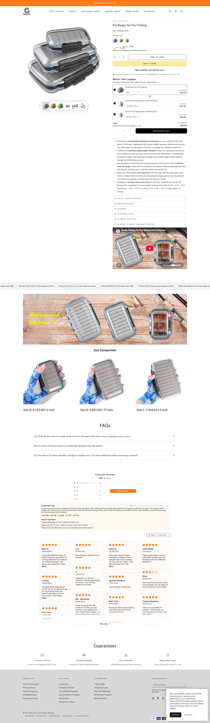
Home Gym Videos (67, 702)
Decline (188, 715)
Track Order (99, 684)
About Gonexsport (31, 684)
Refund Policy (100, 698)
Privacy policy (41, 716)
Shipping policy (67, 716)
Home (114, 21)
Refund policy (30, 716)
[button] (170, 11)
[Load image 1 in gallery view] (46, 106)
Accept (175, 715)
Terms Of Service (30, 691)
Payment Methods (102, 691)
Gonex (35, 713)
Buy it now (150, 64)
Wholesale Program (103, 695)
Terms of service (54, 716)
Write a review (123, 491)
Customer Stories (66, 688)
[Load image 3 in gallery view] (60, 106)
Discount (116, 50)
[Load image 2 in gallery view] (53, 106)
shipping (126, 50)
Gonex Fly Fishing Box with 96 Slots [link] (141, 111)
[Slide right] (185, 3)
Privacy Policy (29, 688)
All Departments (30, 695)
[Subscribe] (186, 684)
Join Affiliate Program (68, 691)
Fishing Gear (122, 21)
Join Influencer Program (69, 695)
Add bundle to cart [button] (161, 131)
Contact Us (63, 684)
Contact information (82, 716)
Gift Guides (63, 698)
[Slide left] (25, 3)
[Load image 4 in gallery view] (67, 106)
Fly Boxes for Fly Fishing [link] (136, 87)
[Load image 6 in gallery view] (82, 106)
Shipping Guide (101, 688)
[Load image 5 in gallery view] (75, 106)
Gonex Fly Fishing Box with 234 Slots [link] (141, 101)
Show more (104, 624)
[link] (120, 90)
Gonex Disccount (30, 698)
